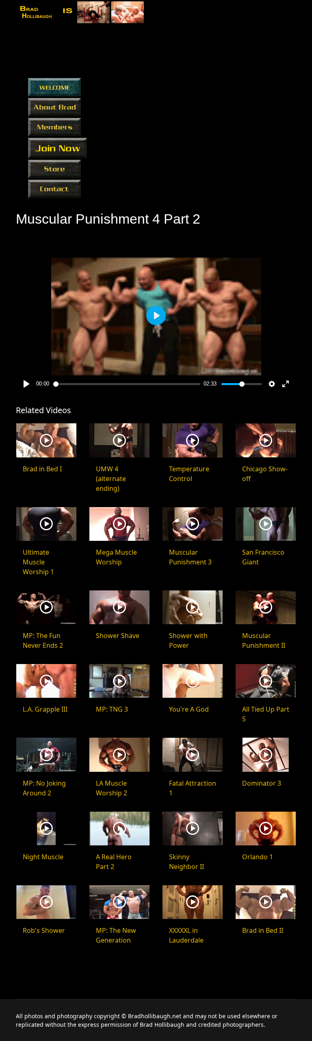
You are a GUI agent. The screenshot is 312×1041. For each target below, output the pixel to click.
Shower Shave (117, 635)
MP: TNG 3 (112, 709)
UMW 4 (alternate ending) (111, 478)
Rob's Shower (44, 930)
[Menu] (291, 13)
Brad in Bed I (42, 468)
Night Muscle (43, 856)
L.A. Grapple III (45, 709)
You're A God (189, 709)
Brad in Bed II (262, 930)
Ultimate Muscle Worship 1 (38, 562)
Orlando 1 (257, 856)
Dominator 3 (261, 783)
